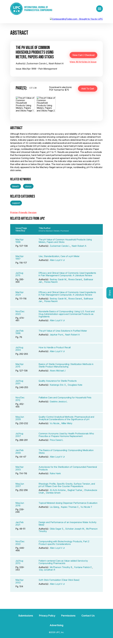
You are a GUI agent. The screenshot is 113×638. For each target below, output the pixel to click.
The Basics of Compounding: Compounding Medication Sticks (66, 451)
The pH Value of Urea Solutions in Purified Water (63, 330)
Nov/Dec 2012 (20, 398)
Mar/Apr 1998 (19, 240)
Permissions (68, 615)
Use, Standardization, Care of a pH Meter (59, 256)
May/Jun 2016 (19, 504)
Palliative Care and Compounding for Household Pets (65, 397)
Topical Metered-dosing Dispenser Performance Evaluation (68, 503)
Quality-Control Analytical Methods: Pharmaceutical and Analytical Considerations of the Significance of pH (66, 418)
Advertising (56, 625)
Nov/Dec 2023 (20, 312)
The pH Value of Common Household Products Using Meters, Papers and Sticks (65, 240)
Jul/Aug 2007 (19, 434)
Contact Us (88, 615)
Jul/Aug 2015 (19, 274)
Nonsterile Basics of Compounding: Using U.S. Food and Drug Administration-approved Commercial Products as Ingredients (67, 314)
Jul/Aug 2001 (19, 382)
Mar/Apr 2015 (19, 365)
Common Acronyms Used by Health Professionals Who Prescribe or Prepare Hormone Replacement (66, 434)
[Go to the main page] (31, 8)
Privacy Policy (47, 615)
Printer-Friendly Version (23, 212)
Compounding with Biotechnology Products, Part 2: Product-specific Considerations (64, 542)
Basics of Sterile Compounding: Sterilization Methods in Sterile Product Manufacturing (66, 365)
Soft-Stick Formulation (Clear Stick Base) (59, 580)
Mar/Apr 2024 (19, 293)
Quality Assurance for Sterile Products (58, 380)
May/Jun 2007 (19, 485)
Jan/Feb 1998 (19, 332)
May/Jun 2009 (19, 418)
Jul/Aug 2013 (19, 562)
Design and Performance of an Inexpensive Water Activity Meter (67, 523)
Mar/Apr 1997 (19, 257)
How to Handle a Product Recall (55, 347)
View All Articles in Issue (83, 61)
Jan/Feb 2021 (19, 523)
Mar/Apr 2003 (19, 468)
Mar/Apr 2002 (19, 581)
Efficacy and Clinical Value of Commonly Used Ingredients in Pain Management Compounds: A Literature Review (67, 274)
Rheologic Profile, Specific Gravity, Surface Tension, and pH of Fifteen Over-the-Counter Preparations (67, 485)
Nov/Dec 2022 (20, 542)
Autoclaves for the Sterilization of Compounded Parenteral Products (68, 468)
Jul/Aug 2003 (19, 348)
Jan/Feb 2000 (19, 451)
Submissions (25, 615)
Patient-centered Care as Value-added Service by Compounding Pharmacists (63, 562)
